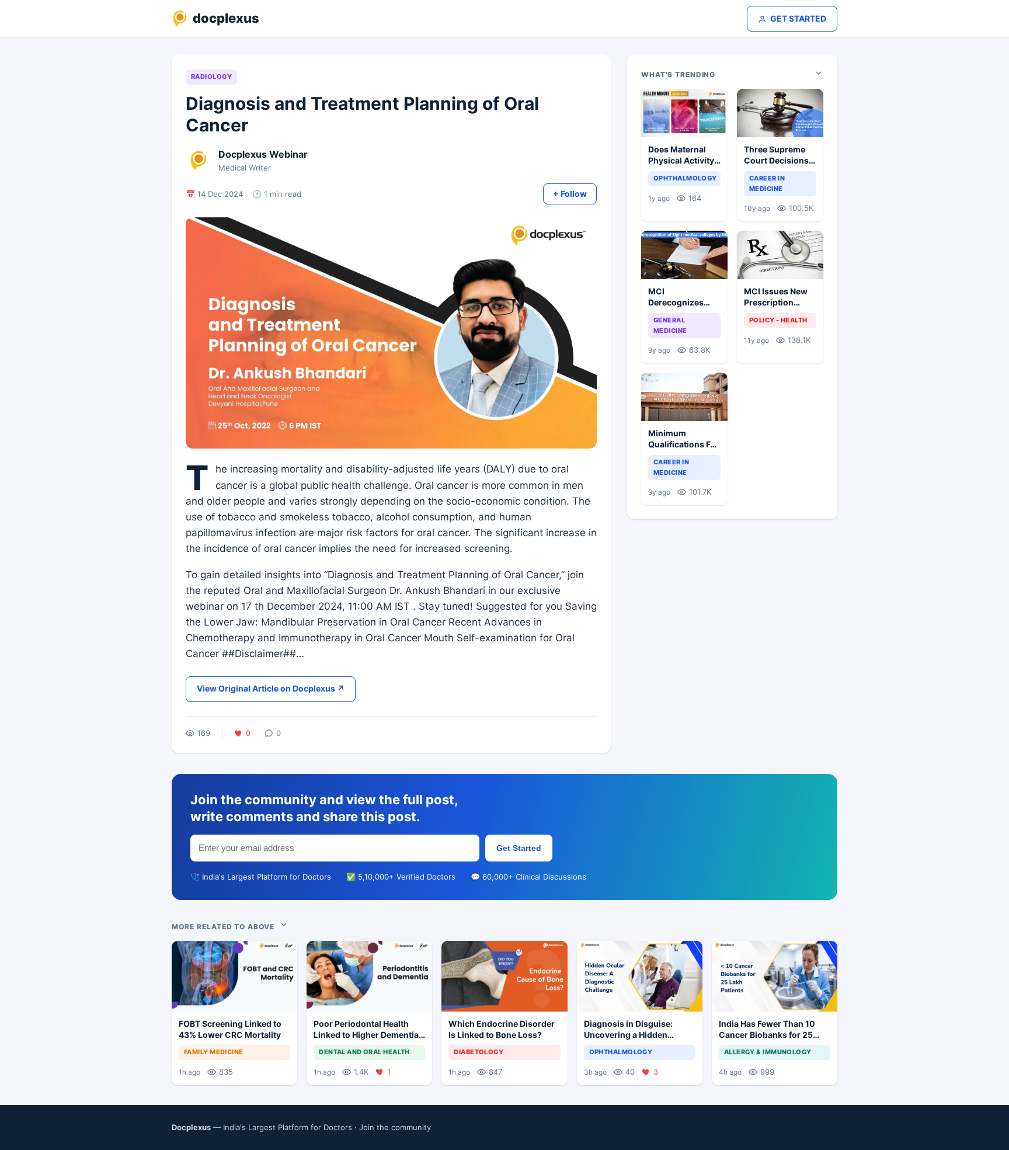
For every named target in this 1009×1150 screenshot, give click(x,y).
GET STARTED (798, 18)
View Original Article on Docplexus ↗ (271, 688)
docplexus (226, 18)
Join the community (395, 1127)
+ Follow (570, 194)
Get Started (518, 848)
